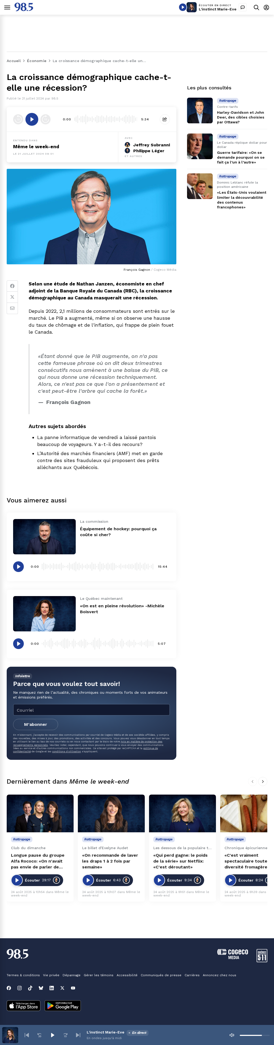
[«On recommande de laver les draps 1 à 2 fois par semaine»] (111, 813)
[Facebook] (12, 286)
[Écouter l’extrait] (31, 119)
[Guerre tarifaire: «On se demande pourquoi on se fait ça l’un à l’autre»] (200, 146)
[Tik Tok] (30, 988)
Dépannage (72, 975)
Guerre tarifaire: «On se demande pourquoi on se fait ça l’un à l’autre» (241, 157)
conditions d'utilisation (66, 751)
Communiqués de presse (161, 975)
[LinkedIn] (52, 988)
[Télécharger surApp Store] (23, 1006)
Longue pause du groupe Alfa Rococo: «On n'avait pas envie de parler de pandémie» (37, 861)
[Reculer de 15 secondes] (18, 119)
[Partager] (165, 119)
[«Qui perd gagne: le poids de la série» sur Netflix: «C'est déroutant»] (182, 813)
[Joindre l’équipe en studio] (243, 7)
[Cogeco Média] (232, 957)
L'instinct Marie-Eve (218, 9)
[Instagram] (19, 988)
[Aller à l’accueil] (23, 9)
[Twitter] (12, 297)
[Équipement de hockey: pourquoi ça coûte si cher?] (44, 536)
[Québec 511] (262, 960)
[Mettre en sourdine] (231, 1035)
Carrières (192, 975)
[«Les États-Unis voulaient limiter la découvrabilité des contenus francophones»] (200, 186)
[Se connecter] (266, 7)
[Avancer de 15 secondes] (45, 119)
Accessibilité (127, 975)
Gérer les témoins (98, 975)
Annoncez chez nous (219, 975)
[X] (62, 988)
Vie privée (51, 975)
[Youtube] (73, 988)
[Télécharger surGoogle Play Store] (63, 1006)
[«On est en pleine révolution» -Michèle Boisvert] (44, 613)
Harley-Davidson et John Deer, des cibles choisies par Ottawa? (240, 117)
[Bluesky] (41, 988)
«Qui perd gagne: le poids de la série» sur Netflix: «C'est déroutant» (180, 861)
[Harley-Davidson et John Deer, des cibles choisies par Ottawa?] (200, 110)
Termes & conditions (23, 975)
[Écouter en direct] (182, 7)
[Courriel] (12, 308)
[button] (26, 1035)
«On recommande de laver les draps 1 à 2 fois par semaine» (110, 861)
